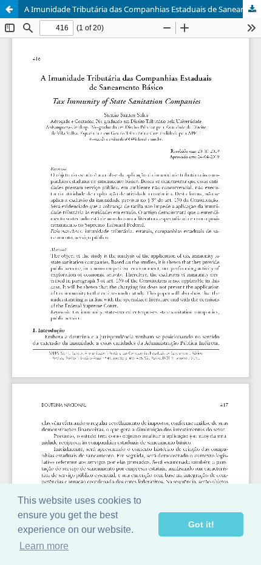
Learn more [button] (44, 546)
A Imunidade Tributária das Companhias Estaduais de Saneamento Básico (142, 9)
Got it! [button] (201, 524)
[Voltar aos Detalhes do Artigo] (9, 9)
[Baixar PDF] (252, 9)
